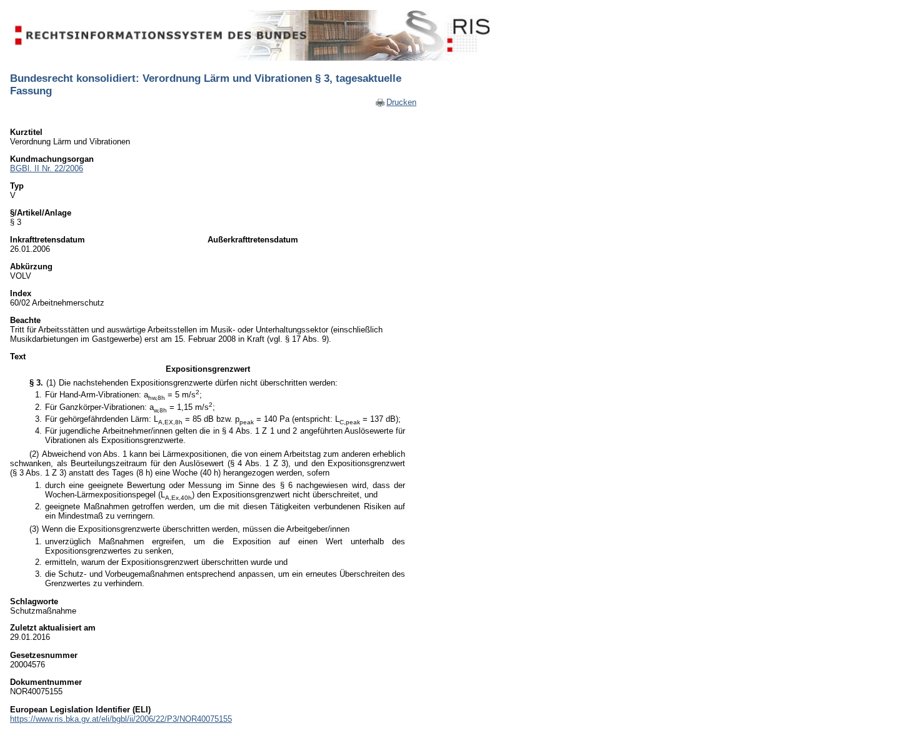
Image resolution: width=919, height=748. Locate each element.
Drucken (401, 102)
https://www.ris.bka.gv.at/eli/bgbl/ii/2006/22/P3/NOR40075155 (121, 719)
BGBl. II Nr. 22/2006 (46, 168)
